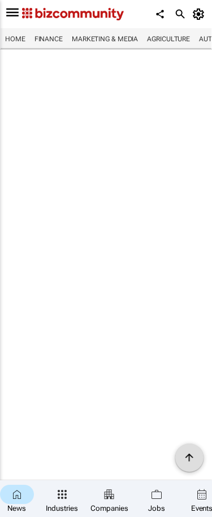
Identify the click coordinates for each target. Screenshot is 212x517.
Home (15, 39)
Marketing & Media (105, 39)
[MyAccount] (200, 14)
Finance (48, 39)
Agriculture (168, 39)
